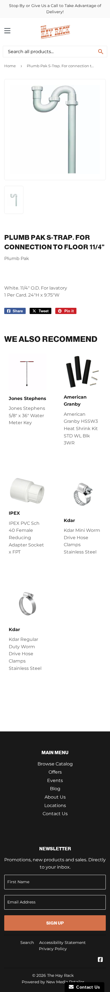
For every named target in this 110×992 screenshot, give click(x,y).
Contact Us (55, 813)
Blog (55, 788)
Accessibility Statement (62, 942)
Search (27, 942)
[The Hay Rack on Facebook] (100, 960)
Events (55, 780)
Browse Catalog (55, 764)
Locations (55, 805)
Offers (55, 772)
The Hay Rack (60, 975)
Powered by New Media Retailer (53, 982)
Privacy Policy (53, 948)
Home (10, 66)
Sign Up (55, 923)
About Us (55, 797)
